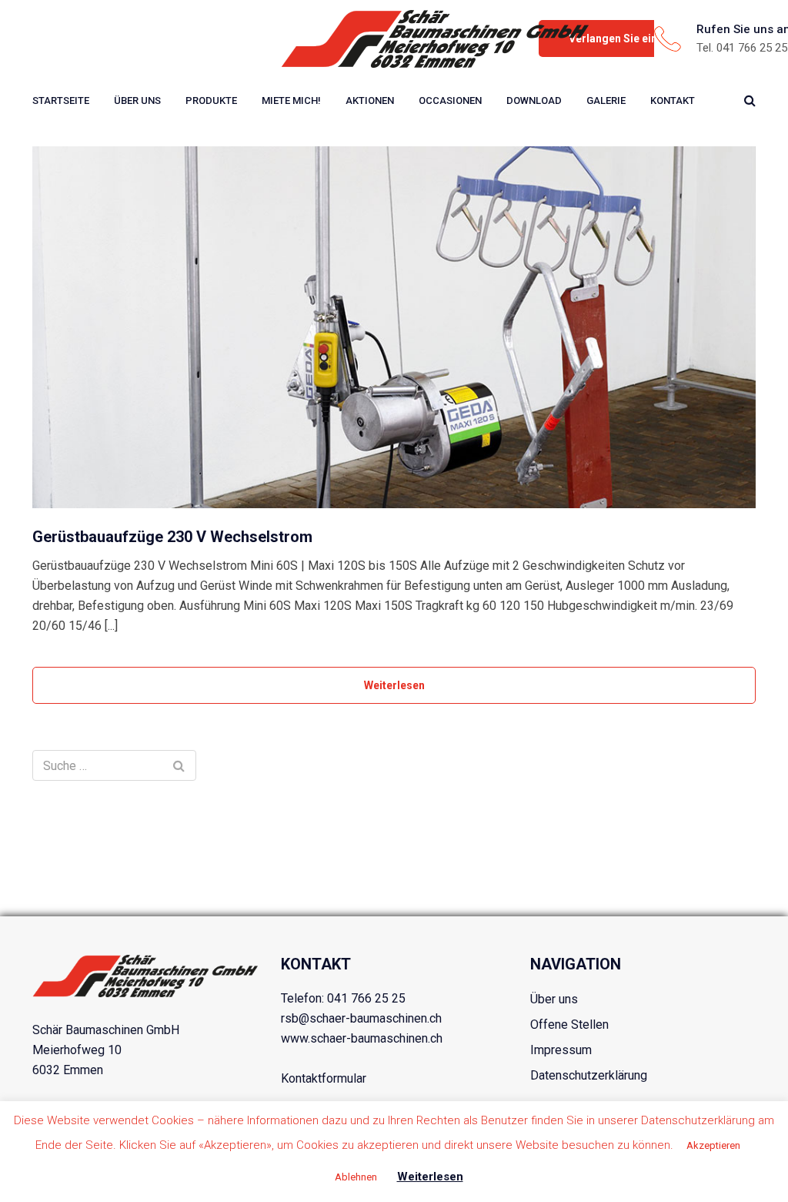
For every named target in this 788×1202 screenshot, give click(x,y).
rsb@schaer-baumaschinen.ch (361, 1018)
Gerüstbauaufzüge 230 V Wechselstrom (172, 536)
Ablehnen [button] (356, 1177)
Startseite (60, 100)
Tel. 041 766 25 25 (741, 48)
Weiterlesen (394, 685)
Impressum (561, 1050)
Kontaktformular (323, 1078)
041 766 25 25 (366, 998)
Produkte (211, 100)
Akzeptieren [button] (713, 1145)
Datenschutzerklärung (588, 1075)
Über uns (137, 100)
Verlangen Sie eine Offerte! (637, 38)
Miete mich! (291, 100)
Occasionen (450, 100)
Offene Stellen (569, 1024)
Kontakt (672, 100)
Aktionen (370, 100)
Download (534, 100)
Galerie (606, 100)
